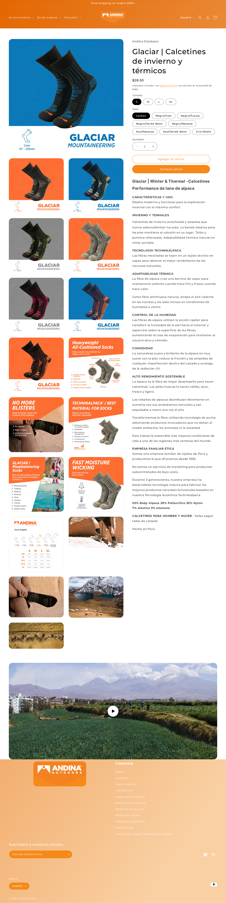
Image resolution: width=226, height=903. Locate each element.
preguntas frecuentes (130, 796)
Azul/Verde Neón (175, 131)
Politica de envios (127, 815)
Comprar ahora (171, 169)
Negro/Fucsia (190, 115)
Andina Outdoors (27, 898)
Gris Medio (203, 131)
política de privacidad (130, 803)
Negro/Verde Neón (149, 123)
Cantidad (138, 139)
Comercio (122, 778)
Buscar (120, 771)
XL (171, 101)
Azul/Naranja (145, 131)
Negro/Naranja (182, 123)
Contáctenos (124, 790)
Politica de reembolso (130, 821)
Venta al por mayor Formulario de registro (144, 834)
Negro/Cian (164, 115)
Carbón (141, 115)
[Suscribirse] (68, 854)
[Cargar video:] (113, 711)
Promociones (124, 827)
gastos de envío (169, 85)
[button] (21, 17)
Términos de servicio (129, 809)
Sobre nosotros (125, 784)
